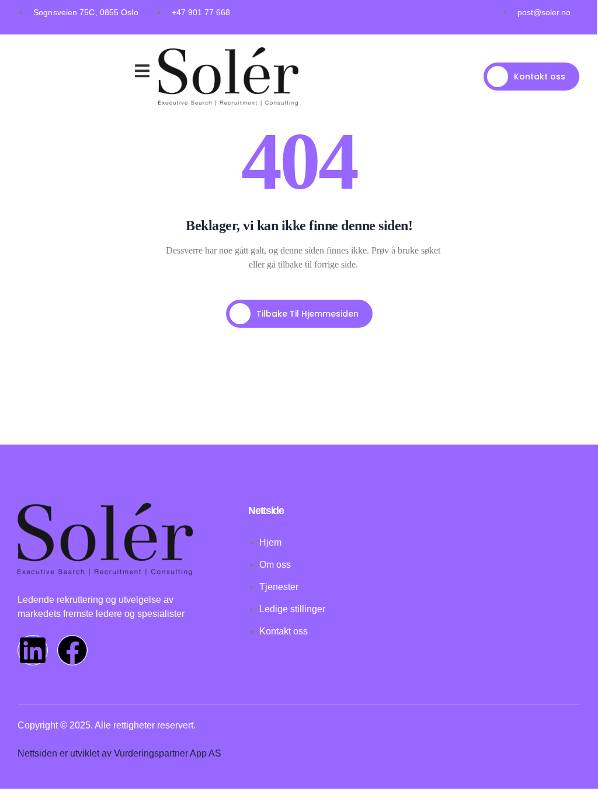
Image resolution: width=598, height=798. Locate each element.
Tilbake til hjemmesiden (307, 314)
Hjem (39, 58)
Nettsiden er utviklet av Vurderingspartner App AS (119, 753)
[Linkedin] (33, 650)
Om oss (79, 73)
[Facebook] (72, 650)
